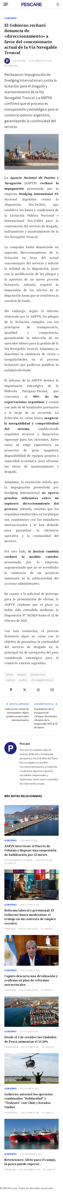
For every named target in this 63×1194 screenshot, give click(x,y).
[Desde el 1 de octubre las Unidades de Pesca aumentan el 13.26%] (31, 1011)
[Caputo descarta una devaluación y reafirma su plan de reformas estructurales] (31, 950)
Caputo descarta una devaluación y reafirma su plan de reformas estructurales (31, 980)
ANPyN (9, 674)
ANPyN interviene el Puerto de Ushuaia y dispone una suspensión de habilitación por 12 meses (30, 850)
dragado (21, 674)
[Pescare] (31, 4)
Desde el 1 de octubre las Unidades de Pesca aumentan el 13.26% (30, 1039)
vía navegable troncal (42, 680)
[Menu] (6, 4)
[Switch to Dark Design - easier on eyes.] (57, 4)
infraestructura (37, 674)
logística (10, 680)
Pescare (21, 60)
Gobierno (10, 18)
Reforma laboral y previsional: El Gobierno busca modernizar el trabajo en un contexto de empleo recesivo (30, 916)
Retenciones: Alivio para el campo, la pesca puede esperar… (30, 1162)
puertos (23, 680)
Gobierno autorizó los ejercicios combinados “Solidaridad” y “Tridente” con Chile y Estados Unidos (28, 1100)
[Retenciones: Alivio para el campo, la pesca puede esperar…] (31, 1134)
